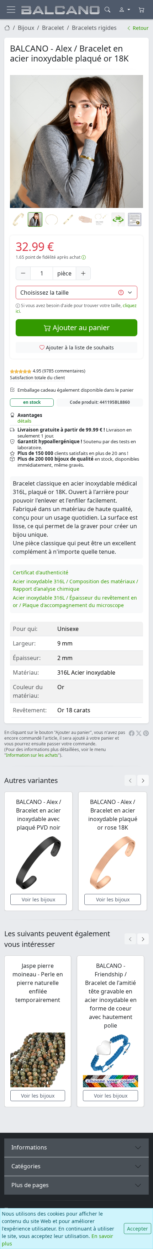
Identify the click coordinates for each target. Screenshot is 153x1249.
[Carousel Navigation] (137, 780)
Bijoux (26, 28)
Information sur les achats (32, 755)
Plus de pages (30, 1185)
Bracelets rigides (94, 28)
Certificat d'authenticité (40, 572)
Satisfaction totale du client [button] (37, 378)
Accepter (137, 1228)
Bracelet (53, 28)
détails (24, 421)
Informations (29, 1147)
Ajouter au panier (80, 327)
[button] (76, 141)
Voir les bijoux (38, 899)
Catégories (26, 1166)
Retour (140, 28)
